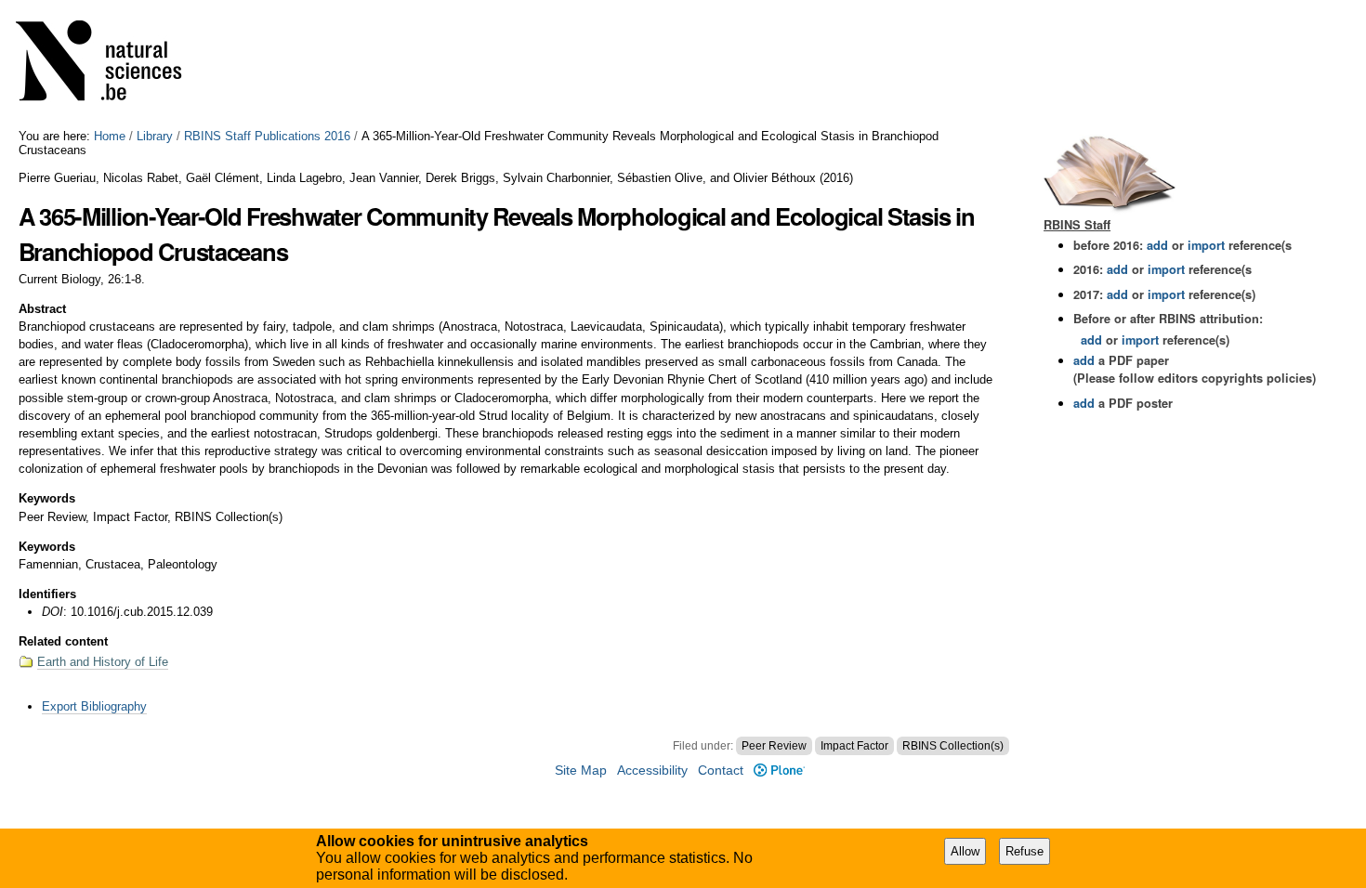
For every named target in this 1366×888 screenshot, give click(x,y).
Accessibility (652, 770)
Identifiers (47, 594)
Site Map (581, 770)
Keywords (47, 498)
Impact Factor (854, 745)
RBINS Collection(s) (953, 745)
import (1204, 245)
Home (109, 136)
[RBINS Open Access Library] (110, 64)
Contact (720, 770)
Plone (778, 770)
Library (155, 136)
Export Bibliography (94, 706)
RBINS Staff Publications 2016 (267, 136)
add (1157, 245)
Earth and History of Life (102, 662)
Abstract (42, 309)
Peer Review (774, 745)
